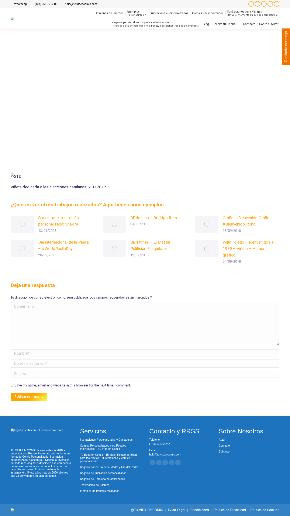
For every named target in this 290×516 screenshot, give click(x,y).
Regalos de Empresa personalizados (102, 479)
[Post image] (22, 224)
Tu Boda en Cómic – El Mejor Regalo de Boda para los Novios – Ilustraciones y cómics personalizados (108, 458)
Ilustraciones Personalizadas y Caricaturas (106, 439)
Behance (224, 451)
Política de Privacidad (229, 510)
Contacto (224, 445)
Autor (222, 439)
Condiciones (199, 510)
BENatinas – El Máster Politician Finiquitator (150, 245)
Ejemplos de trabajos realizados (99, 490)
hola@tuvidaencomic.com (81, 4)
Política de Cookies (264, 510)
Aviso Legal (176, 510)
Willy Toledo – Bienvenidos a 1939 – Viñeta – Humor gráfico (248, 249)
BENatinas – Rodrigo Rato (153, 217)
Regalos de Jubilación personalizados (103, 473)
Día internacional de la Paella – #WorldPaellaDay (63, 245)
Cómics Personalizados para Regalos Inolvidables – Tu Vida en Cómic (103, 447)
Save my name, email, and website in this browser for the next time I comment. (72, 385)
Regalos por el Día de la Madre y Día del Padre (109, 467)
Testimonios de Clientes (95, 484)
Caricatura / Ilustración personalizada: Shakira (58, 221)
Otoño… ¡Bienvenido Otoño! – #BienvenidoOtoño (248, 221)
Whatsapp (20, 4)
